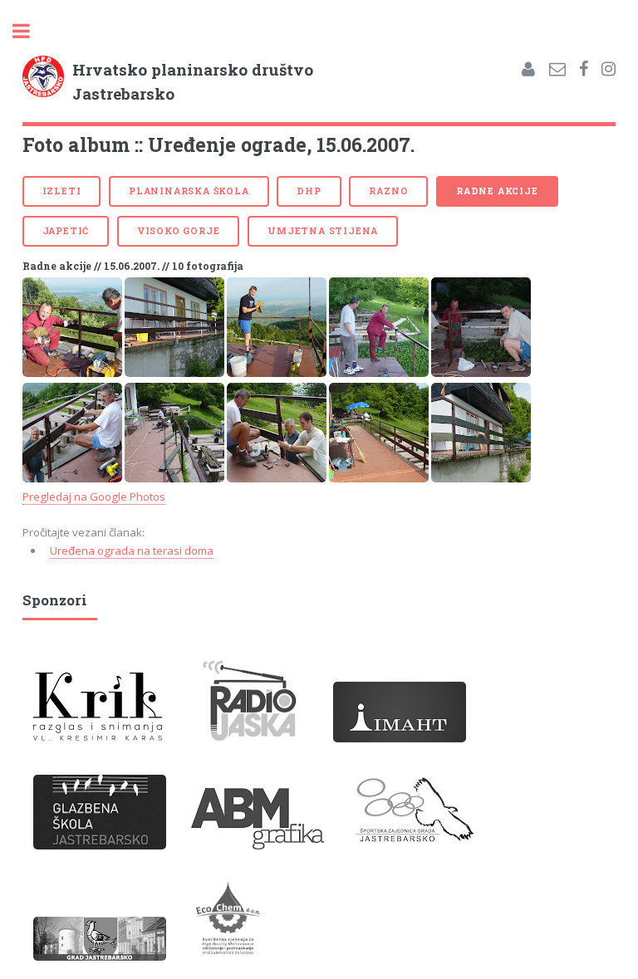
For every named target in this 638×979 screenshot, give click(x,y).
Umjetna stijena (322, 231)
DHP (309, 191)
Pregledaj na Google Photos (93, 496)
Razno (388, 191)
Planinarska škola (189, 191)
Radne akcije (497, 191)
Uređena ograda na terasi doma (131, 550)
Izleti (61, 191)
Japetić (66, 231)
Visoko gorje (178, 231)
